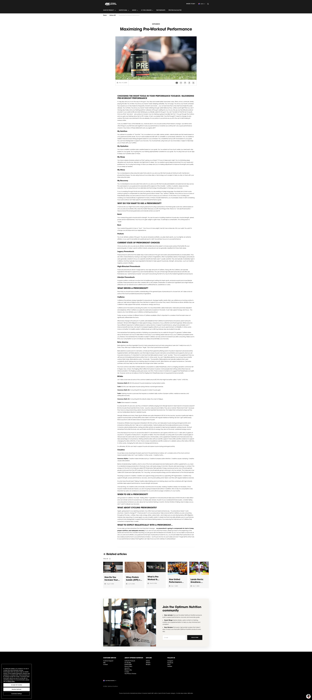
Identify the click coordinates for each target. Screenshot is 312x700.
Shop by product (108, 10)
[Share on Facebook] (189, 82)
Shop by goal (123, 10)
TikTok (169, 664)
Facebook (170, 662)
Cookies (127, 672)
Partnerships (160, 10)
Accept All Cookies (16, 685)
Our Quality (128, 662)
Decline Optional (16, 689)
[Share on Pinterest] (185, 82)
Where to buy (190, 4)
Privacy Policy (128, 666)
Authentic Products (130, 661)
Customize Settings (16, 693)
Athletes (148, 662)
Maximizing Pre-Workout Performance (129, 15)
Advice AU (113, 15)
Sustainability (128, 664)
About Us (127, 668)
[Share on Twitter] (193, 82)
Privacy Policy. (11, 681)
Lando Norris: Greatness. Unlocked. (197, 582)
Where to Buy (128, 670)
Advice (134, 10)
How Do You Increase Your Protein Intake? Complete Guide (112, 581)
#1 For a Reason (146, 10)
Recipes (148, 664)
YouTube (169, 666)
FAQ (104, 662)
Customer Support (108, 661)
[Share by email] (180, 82)
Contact (105, 664)
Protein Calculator (175, 10)
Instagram (170, 661)
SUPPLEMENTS (156, 24)
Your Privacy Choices (130, 673)
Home (105, 15)
